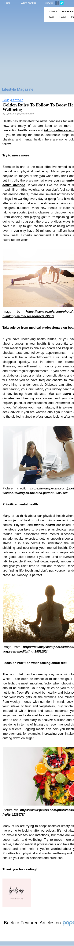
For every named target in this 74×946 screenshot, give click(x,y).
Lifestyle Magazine (17, 89)
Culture (53, 11)
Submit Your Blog (28, 3)
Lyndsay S (11, 113)
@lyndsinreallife (25, 113)
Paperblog (21, 14)
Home (7, 3)
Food (51, 17)
